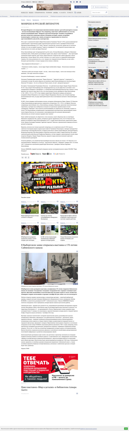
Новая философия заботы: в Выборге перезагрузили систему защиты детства (21, 16)
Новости (29, 20)
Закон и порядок (92, 46)
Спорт (89, 24)
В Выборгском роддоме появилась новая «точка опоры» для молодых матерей (62, 16)
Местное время (92, 67)
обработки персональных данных (88, 428)
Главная (23, 20)
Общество (90, 88)
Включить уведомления (101, 7)
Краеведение (36, 20)
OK (126, 428)
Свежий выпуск (82, 7)
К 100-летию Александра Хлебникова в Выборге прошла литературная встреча (103, 16)
